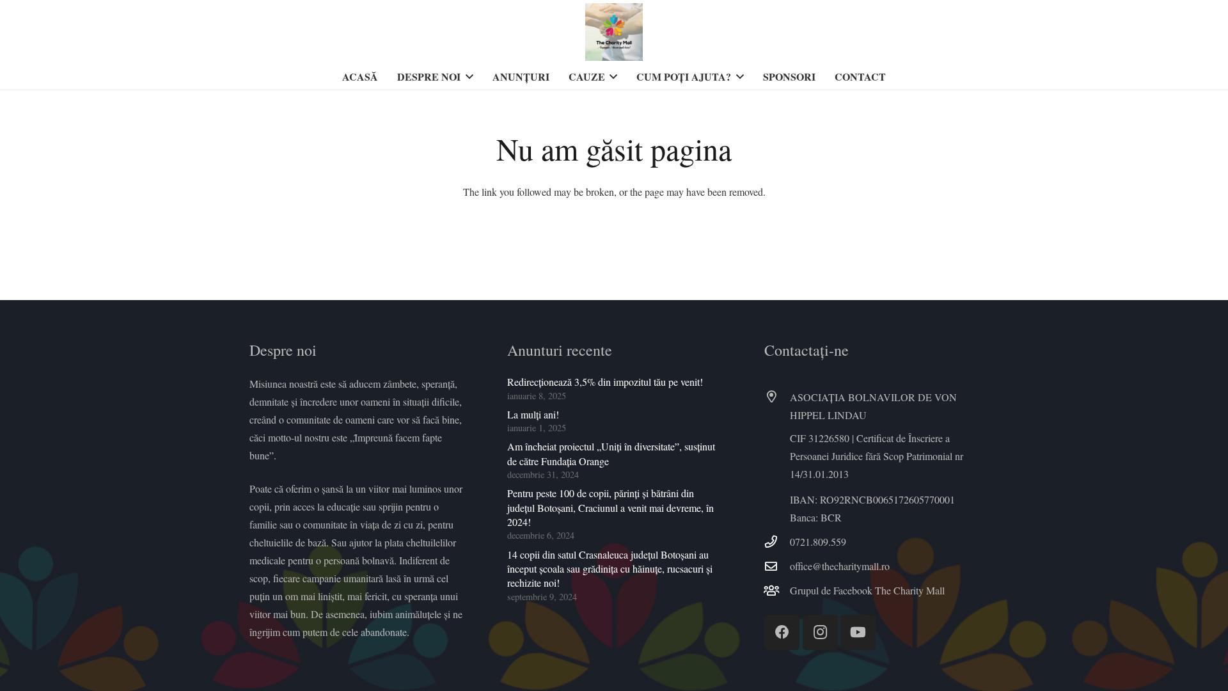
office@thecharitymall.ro (840, 566)
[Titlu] (614, 32)
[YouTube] (858, 632)
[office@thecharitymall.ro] (777, 566)
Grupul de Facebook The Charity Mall (867, 590)
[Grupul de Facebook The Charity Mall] (777, 590)
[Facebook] (781, 632)
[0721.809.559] (777, 542)
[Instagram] (820, 632)
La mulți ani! (533, 414)
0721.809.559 (818, 541)
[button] (466, 77)
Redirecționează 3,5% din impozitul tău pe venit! (605, 381)
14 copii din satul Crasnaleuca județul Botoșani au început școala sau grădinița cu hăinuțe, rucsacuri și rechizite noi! (609, 569)
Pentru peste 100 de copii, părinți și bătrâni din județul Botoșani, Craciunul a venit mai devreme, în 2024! (610, 507)
